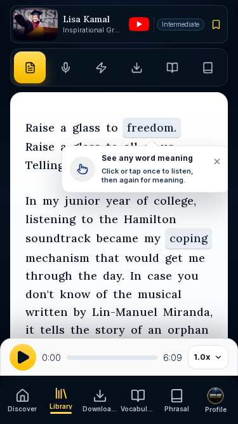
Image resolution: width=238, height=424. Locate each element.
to (112, 127)
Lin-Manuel (124, 311)
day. (113, 275)
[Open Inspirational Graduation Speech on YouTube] (139, 24)
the (108, 219)
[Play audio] (23, 357)
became (117, 238)
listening (50, 219)
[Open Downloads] (137, 67)
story (110, 329)
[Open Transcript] (30, 67)
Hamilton (150, 219)
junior (82, 200)
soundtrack (58, 238)
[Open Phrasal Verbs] (208, 67)
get (174, 257)
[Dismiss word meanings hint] (216, 161)
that (107, 257)
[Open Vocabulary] (172, 67)
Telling (44, 165)
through (48, 275)
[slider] (112, 357)
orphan (188, 329)
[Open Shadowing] (65, 67)
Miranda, (188, 311)
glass (86, 127)
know (75, 294)
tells (52, 329)
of (142, 200)
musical (160, 294)
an (155, 329)
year (118, 200)
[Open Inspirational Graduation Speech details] (35, 24)
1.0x (202, 357)
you (188, 275)
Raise (40, 127)
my (51, 200)
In (31, 200)
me (196, 257)
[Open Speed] (101, 67)
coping (188, 238)
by (80, 311)
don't (39, 294)
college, (175, 200)
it (29, 329)
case (159, 275)
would (142, 257)
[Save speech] (216, 24)
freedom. (151, 127)
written (46, 311)
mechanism (57, 257)
